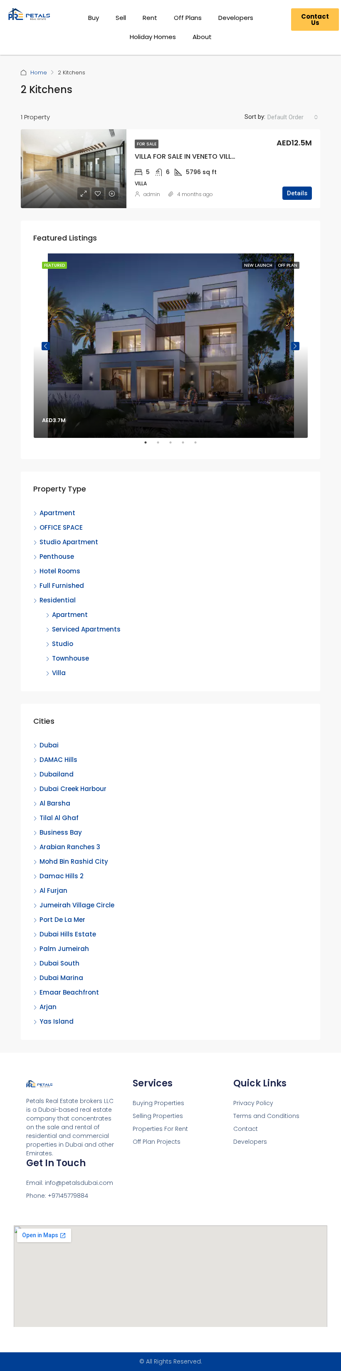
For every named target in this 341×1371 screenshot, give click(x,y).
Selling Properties (158, 1116)
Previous (46, 346)
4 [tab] (187, 446)
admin (151, 194)
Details (297, 193)
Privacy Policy (253, 1103)
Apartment (57, 513)
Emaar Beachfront (69, 992)
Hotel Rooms (60, 571)
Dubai (49, 745)
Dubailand (57, 774)
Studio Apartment (69, 542)
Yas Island (57, 1021)
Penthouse (57, 556)
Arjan (48, 1006)
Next (295, 346)
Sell (121, 17)
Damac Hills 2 (62, 876)
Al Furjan (53, 890)
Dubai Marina (61, 977)
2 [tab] (162, 446)
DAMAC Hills (58, 759)
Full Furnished (62, 585)
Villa (59, 672)
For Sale (146, 144)
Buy (93, 17)
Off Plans (188, 17)
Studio (62, 643)
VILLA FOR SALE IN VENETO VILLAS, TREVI (198, 156)
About (202, 36)
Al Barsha (55, 803)
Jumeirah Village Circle (77, 905)
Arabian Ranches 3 (70, 847)
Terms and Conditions (266, 1116)
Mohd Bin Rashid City (74, 861)
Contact (245, 1129)
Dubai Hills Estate (68, 934)
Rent (150, 17)
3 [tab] (174, 446)
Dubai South (59, 963)
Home (38, 72)
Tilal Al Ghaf (59, 817)
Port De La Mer (62, 919)
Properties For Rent (160, 1129)
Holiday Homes (153, 36)
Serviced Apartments (86, 629)
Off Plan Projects (156, 1142)
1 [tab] (150, 446)
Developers (235, 17)
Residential (58, 600)
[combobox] (292, 117)
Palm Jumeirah (64, 948)
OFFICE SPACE (61, 527)
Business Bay (61, 832)
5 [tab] (199, 446)
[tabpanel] (171, 345)
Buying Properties (158, 1103)
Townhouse (70, 658)
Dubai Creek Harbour (73, 788)
